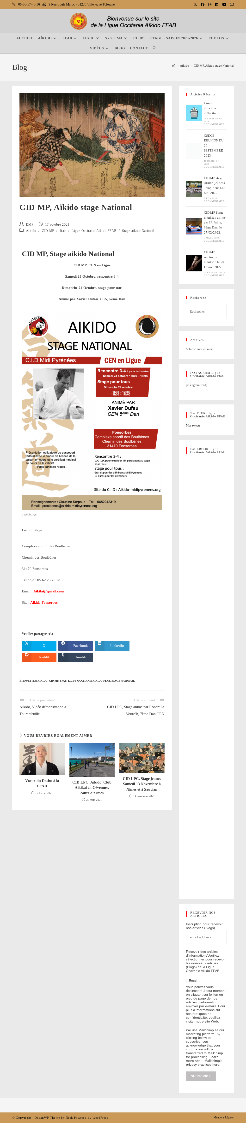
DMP (30, 224)
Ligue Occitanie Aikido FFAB (94, 231)
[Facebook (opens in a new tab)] (203, 4)
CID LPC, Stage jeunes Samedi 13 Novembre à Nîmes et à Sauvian (142, 784)
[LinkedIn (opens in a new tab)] (217, 4)
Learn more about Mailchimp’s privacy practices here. (204, 1060)
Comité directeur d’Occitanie (212, 108)
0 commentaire (214, 124)
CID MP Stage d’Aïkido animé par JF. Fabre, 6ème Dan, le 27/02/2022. (215, 222)
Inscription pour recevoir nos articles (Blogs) (204, 926)
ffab (63, 231)
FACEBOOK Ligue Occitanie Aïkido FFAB (208, 450)
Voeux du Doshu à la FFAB (42, 783)
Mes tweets (193, 425)
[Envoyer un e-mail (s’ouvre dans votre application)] (231, 4)
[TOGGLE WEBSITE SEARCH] (154, 48)
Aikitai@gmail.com (48, 591)
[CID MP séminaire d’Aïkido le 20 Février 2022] (194, 263)
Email (193, 981)
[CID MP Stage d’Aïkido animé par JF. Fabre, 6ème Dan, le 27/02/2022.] (194, 226)
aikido (42, 680)
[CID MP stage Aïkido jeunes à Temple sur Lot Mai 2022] (194, 189)
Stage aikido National (138, 231)
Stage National (123, 680)
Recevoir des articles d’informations (202, 953)
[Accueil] (173, 65)
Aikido (31, 231)
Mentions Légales (224, 1117)
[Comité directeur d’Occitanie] (194, 113)
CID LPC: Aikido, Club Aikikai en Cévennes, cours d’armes (91, 787)
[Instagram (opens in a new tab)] (210, 4)
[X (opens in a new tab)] (195, 4)
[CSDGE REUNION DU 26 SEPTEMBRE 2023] (194, 151)
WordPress (100, 1117)
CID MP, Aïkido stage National (214, 65)
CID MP (48, 231)
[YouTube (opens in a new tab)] (225, 4)
